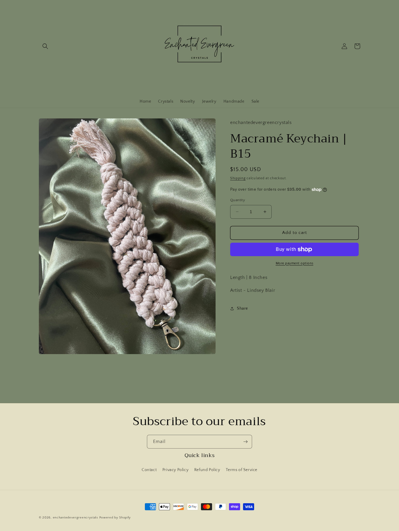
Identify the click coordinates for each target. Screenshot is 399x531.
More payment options (294, 263)
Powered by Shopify (115, 517)
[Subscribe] (245, 442)
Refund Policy (207, 470)
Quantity (237, 200)
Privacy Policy (175, 470)
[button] (45, 46)
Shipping (238, 178)
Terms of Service (241, 470)
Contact (149, 470)
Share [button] (242, 308)
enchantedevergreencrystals (75, 517)
